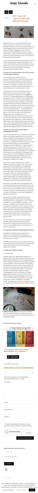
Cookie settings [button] (21, 490)
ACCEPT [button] (32, 490)
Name (6, 402)
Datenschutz (7, 477)
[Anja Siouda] (19, 3)
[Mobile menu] (35, 3)
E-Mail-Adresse (8, 409)
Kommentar (7, 382)
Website (6, 416)
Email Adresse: (8, 451)
